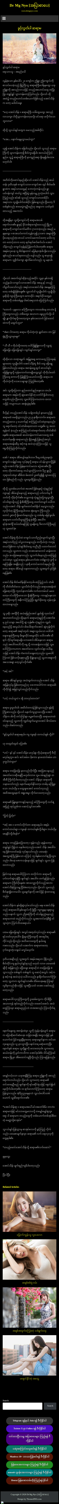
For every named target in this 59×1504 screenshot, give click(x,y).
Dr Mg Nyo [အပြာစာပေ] (30, 6)
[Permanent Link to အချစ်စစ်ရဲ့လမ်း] (29, 1259)
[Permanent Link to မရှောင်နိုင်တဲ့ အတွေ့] (29, 1355)
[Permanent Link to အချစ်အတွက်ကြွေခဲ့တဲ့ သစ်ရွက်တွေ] (29, 1307)
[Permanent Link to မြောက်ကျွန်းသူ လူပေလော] (29, 1211)
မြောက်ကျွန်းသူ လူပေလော (29, 1235)
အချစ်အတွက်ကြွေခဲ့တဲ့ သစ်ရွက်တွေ (29, 1331)
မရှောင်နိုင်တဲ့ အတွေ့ (29, 1378)
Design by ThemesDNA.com (29, 1499)
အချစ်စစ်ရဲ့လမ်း (29, 1283)
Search (6, 1400)
